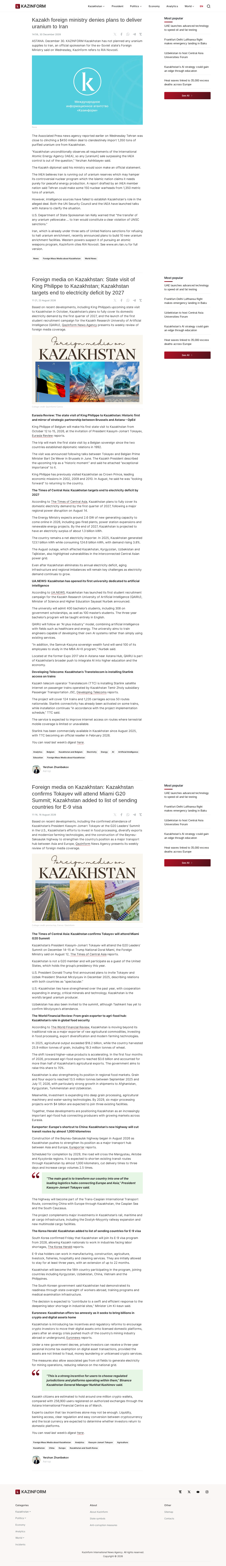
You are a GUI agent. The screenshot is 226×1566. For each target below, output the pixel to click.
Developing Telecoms (92, 692)
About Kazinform (99, 1511)
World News (90, 258)
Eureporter (77, 1147)
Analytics (172, 6)
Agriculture (122, 1442)
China (51, 1448)
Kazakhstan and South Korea (84, 1448)
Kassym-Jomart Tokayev (101, 1442)
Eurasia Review (42, 435)
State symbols (97, 1518)
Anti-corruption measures (103, 1525)
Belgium (50, 752)
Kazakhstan (39, 1448)
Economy (154, 6)
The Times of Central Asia (69, 501)
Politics (19, 1518)
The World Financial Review (70, 1027)
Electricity (92, 752)
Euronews (73, 1337)
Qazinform (82, 843)
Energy (104, 752)
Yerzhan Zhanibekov (56, 767)
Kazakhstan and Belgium (71, 752)
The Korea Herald (60, 1247)
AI (113, 752)
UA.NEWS (58, 592)
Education (38, 757)
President (117, 6)
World (18, 1537)
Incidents (20, 1544)
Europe (62, 1448)
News (36, 258)
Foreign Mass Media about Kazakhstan (62, 258)
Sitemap (168, 1511)
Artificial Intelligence (128, 752)
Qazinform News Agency (79, 325)
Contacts (169, 1518)
